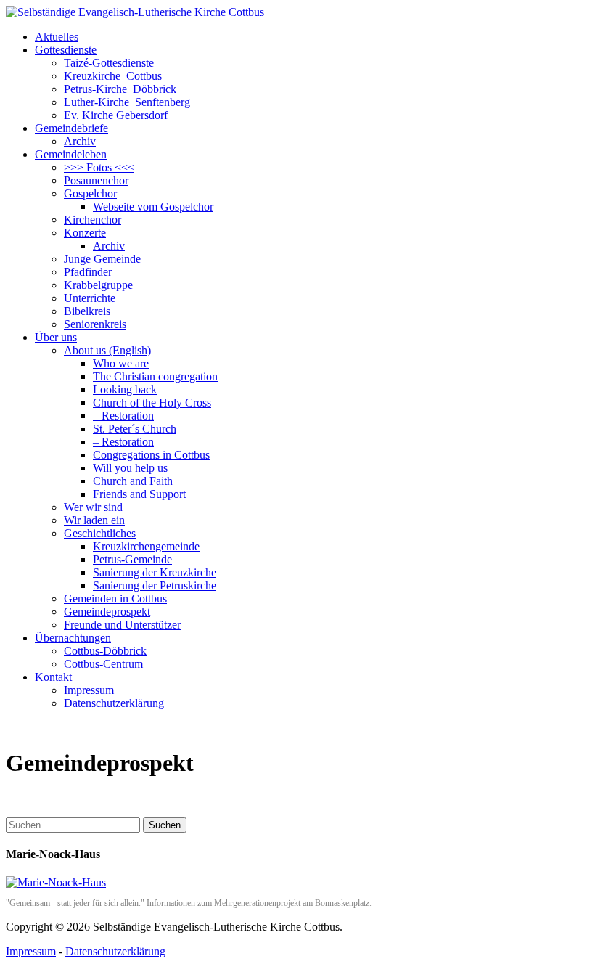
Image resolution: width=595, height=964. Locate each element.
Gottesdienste (66, 50)
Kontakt (53, 677)
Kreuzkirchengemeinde (146, 546)
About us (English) (107, 350)
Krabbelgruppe (98, 285)
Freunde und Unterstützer (122, 624)
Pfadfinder (88, 272)
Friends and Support (139, 494)
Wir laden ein (94, 520)
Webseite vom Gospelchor (153, 206)
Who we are (121, 363)
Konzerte (85, 232)
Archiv (80, 141)
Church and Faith (133, 481)
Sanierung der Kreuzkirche (154, 572)
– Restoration (123, 415)
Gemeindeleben (71, 154)
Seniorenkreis (95, 324)
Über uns (56, 337)
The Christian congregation (155, 376)
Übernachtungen (73, 638)
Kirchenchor (92, 219)
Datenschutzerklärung (114, 703)
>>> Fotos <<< (99, 167)
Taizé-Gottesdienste (109, 63)
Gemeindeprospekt (107, 611)
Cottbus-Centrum (103, 664)
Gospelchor (90, 193)
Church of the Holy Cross (152, 402)
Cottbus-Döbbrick (105, 651)
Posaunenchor (96, 180)
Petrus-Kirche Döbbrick (120, 89)
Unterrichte (89, 298)
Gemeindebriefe (71, 128)
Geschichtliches (100, 533)
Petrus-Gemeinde (132, 559)
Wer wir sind (93, 507)
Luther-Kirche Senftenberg (127, 102)
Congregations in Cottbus (151, 455)
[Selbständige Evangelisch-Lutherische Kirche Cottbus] (135, 12)
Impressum (89, 690)
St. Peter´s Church (134, 428)
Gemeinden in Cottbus (115, 598)
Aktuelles (56, 36)
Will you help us (130, 468)
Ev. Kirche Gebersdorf (116, 115)
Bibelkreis (87, 311)
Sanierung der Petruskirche (154, 585)
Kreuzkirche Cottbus (113, 76)
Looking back (125, 389)
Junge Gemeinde (102, 259)
